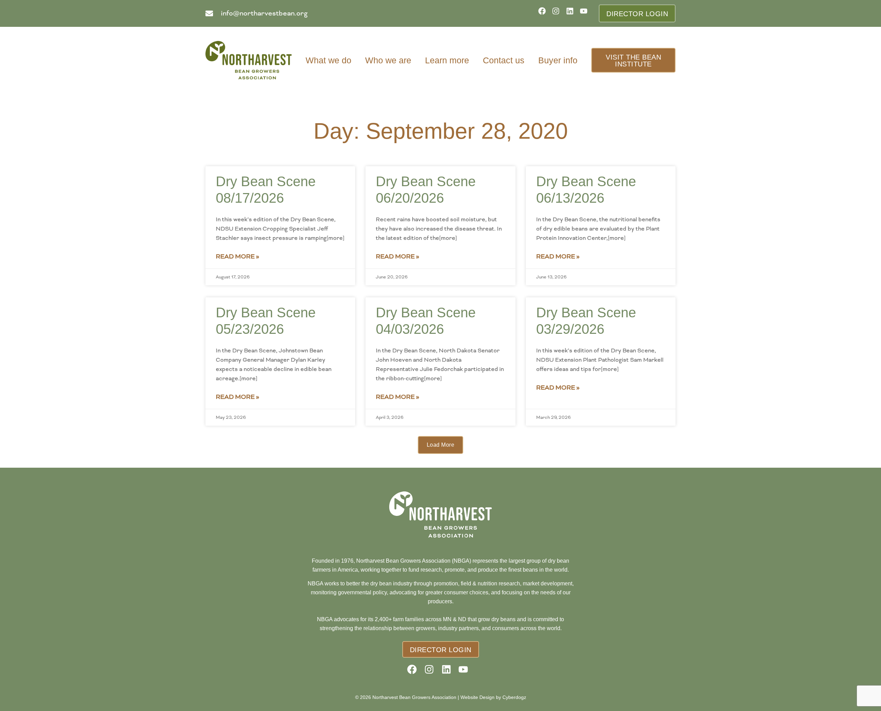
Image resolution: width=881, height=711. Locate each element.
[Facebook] (544, 13)
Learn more (447, 60)
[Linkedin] (572, 13)
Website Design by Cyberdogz (493, 697)
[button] (441, 445)
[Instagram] (558, 13)
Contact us (503, 60)
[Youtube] (586, 13)
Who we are (388, 60)
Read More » (237, 256)
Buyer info (557, 60)
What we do (328, 60)
